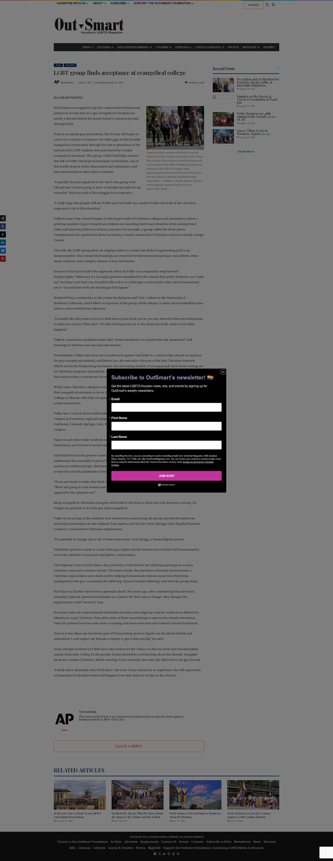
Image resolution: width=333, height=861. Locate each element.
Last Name (119, 436)
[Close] (222, 372)
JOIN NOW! (166, 475)
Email (115, 398)
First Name (119, 417)
